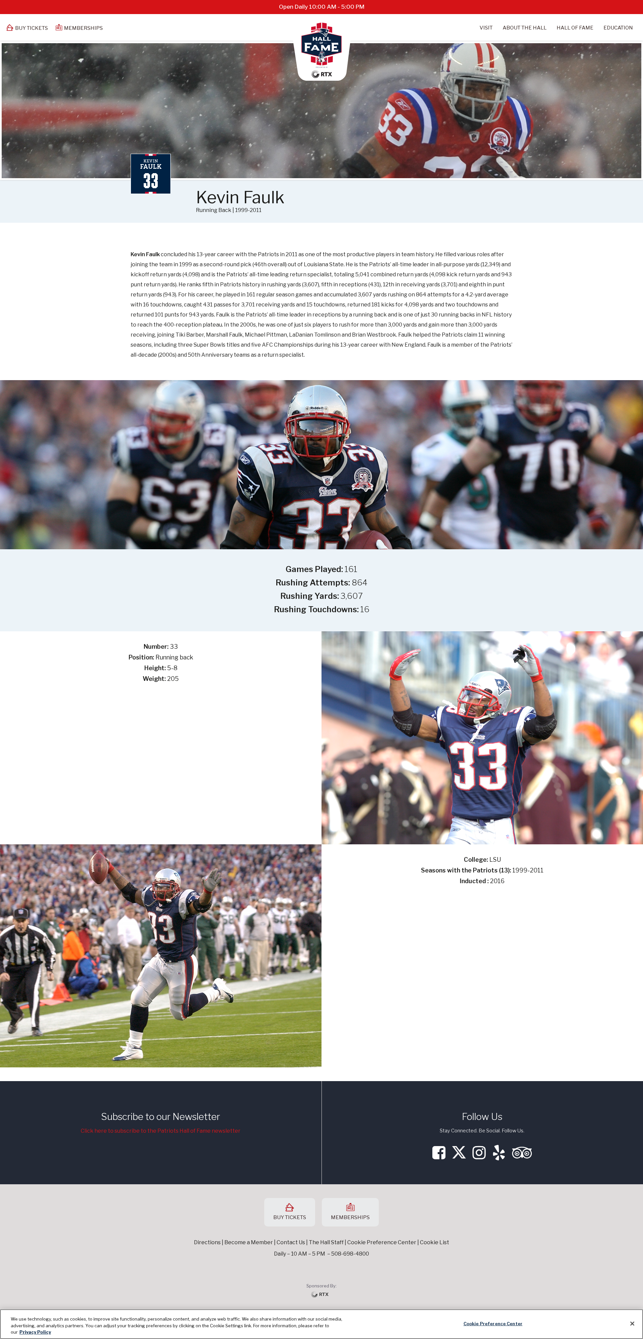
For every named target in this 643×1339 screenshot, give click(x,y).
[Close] (632, 1323)
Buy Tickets (31, 28)
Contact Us (291, 1242)
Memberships (83, 28)
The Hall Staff (326, 1242)
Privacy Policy (35, 1332)
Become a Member (248, 1242)
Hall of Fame (575, 28)
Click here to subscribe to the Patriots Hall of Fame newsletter (160, 1131)
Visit (486, 28)
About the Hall (525, 28)
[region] (321, 1324)
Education (618, 28)
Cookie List (434, 1242)
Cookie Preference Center (492, 1323)
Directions (207, 1242)
